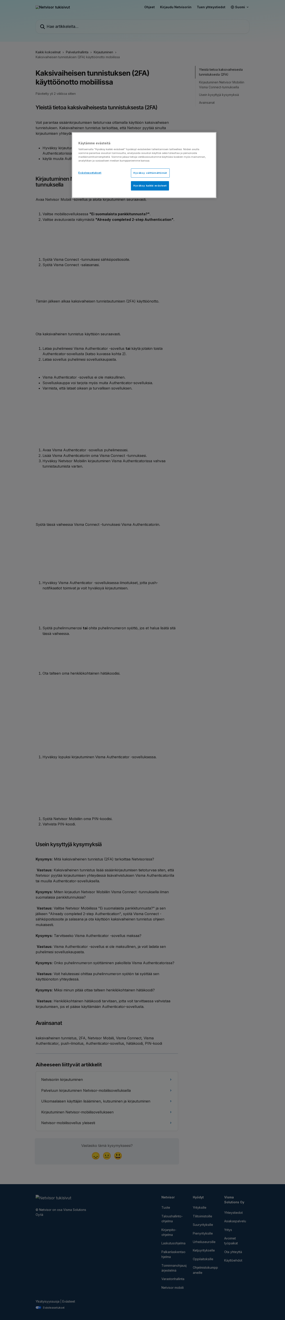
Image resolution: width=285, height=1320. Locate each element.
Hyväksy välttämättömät (150, 172)
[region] (144, 165)
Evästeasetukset (90, 172)
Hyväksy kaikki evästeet (150, 185)
